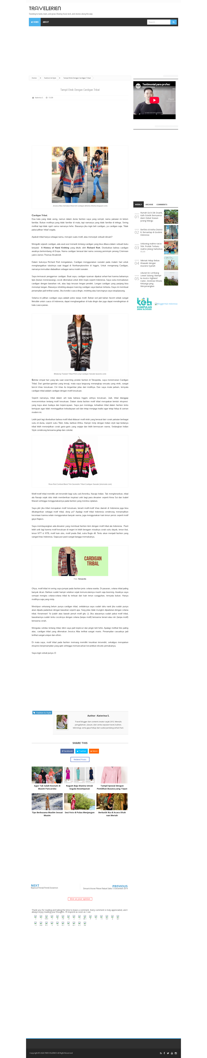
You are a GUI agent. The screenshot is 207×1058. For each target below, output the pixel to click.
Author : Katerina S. (98, 715)
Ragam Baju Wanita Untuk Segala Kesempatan (79, 787)
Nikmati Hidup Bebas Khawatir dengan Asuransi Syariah (150, 263)
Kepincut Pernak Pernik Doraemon (44, 888)
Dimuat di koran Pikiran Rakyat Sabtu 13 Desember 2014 (105, 888)
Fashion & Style (43, 712)
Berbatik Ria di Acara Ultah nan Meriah (112, 814)
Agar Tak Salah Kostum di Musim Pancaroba (47, 787)
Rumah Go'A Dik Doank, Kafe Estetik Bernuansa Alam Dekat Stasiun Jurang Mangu (151, 216)
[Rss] (161, 1053)
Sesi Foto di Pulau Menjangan (79, 812)
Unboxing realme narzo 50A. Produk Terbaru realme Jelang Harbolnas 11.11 (151, 247)
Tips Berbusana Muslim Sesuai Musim (47, 814)
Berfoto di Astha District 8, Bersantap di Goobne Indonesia (151, 232)
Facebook (68, 751)
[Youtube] (172, 1053)
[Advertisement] (103, 49)
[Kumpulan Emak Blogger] (144, 303)
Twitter (82, 751)
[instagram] (176, 1053)
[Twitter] (168, 1053)
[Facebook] (164, 1053)
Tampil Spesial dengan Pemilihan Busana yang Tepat (112, 787)
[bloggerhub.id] (166, 303)
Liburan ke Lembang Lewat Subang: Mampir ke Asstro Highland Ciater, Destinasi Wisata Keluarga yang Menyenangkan (151, 279)
